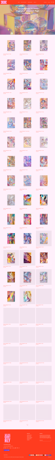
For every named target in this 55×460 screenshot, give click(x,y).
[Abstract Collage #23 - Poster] (44, 258)
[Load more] (27, 425)
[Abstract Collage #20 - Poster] (44, 238)
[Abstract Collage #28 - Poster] (27, 296)
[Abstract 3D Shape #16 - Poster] (27, 84)
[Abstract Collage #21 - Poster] (11, 258)
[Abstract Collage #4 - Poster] (11, 315)
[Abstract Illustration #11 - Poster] (44, 354)
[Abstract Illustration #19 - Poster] (27, 412)
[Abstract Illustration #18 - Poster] (11, 412)
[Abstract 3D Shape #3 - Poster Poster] (27, 122)
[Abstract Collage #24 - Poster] (11, 277)
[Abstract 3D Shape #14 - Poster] (44, 65)
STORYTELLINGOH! (30, 2)
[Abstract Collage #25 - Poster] (27, 277)
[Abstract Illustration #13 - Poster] (27, 373)
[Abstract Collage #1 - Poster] (44, 161)
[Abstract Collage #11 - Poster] (27, 180)
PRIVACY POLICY (29, 436)
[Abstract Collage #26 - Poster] (44, 277)
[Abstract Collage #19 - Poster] (11, 238)
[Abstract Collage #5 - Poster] (27, 315)
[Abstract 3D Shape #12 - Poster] (11, 65)
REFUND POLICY (29, 438)
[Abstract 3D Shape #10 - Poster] (27, 45)
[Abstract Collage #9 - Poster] (44, 335)
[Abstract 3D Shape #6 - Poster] (27, 142)
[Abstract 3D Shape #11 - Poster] (44, 45)
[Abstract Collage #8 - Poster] (27, 335)
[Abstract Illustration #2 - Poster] (44, 412)
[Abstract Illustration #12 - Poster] (11, 373)
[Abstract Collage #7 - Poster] (11, 335)
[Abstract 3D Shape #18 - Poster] (11, 103)
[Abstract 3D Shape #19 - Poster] (27, 103)
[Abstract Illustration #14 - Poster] (44, 373)
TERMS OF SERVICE (29, 437)
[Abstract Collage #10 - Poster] (11, 180)
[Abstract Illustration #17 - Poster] (44, 393)
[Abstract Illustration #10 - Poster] (27, 354)
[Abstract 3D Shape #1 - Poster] (11, 45)
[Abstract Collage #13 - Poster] (11, 200)
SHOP (18, 2)
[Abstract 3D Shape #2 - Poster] (44, 103)
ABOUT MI (35, 2)
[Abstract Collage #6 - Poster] (44, 315)
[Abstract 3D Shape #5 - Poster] (11, 142)
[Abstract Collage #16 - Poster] (11, 219)
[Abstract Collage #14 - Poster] (27, 200)
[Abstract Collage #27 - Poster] (11, 296)
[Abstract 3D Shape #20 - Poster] (11, 122)
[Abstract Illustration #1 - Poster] (11, 354)
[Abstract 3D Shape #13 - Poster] (27, 65)
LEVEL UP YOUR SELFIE (23, 2)
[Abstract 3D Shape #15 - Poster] (11, 84)
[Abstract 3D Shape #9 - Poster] (27, 161)
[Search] (51, 2)
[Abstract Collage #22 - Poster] (27, 258)
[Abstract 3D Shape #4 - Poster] (44, 122)
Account (49, 2)
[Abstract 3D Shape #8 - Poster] (11, 161)
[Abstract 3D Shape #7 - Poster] (44, 142)
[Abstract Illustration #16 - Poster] (27, 393)
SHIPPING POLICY (29, 435)
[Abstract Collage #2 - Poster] (27, 238)
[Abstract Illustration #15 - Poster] (11, 393)
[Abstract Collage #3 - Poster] (44, 296)
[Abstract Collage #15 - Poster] (44, 200)
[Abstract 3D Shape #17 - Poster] (44, 84)
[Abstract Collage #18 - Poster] (44, 219)
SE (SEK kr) (45, 2)
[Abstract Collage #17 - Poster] (27, 219)
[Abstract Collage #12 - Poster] (44, 180)
